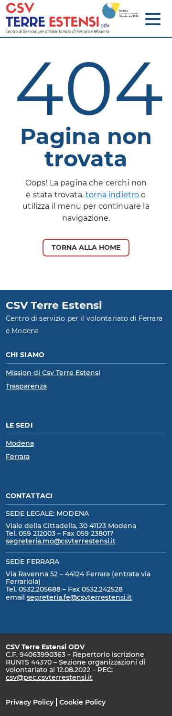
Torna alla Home (86, 247)
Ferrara (18, 456)
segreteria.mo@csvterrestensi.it (61, 541)
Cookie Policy (82, 702)
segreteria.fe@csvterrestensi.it (79, 597)
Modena (20, 443)
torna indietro (112, 194)
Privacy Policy (30, 702)
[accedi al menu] (153, 19)
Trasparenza (26, 386)
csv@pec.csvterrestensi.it (49, 677)
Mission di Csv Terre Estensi (53, 372)
